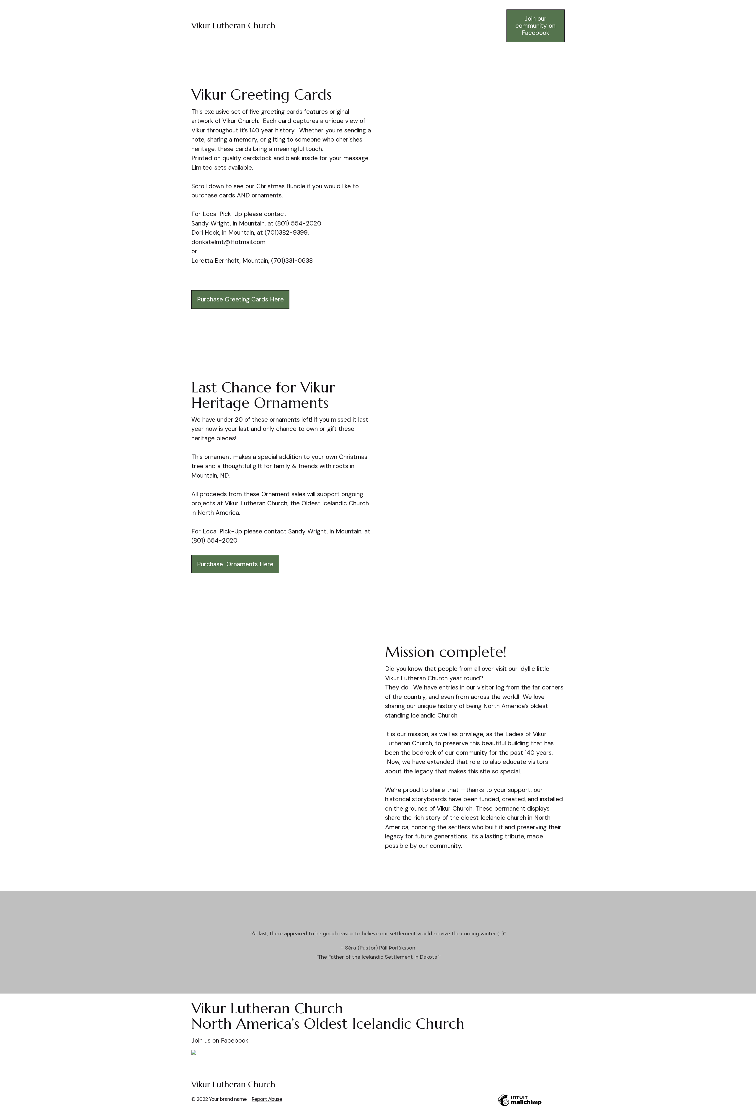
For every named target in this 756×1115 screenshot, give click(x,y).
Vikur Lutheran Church (233, 25)
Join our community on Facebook (535, 25)
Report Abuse (267, 1099)
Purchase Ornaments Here (235, 564)
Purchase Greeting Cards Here (240, 299)
